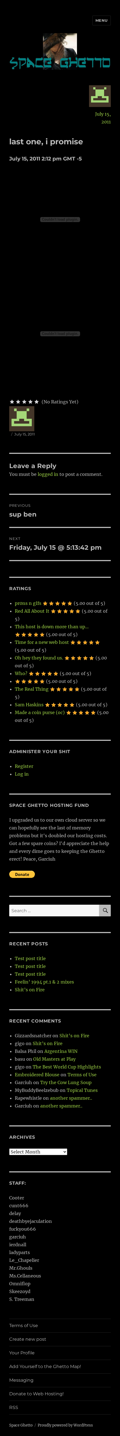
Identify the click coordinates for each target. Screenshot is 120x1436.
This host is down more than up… (52, 626)
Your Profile (22, 1352)
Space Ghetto (21, 1425)
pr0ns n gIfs (28, 603)
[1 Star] (12, 402)
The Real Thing (32, 689)
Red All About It (32, 611)
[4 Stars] (30, 402)
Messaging (21, 1380)
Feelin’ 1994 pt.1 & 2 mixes (44, 982)
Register (24, 766)
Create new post (27, 1339)
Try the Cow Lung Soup (66, 1082)
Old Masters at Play (54, 1059)
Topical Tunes (82, 1090)
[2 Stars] (18, 402)
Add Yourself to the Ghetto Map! (45, 1366)
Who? (21, 673)
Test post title (30, 958)
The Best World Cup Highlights (67, 1067)
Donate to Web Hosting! (36, 1393)
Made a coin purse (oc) (40, 712)
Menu (101, 20)
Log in (22, 774)
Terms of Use (82, 1074)
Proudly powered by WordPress (65, 1425)
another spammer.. (71, 1098)
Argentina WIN (61, 1051)
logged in (48, 474)
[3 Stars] (24, 402)
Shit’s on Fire (30, 989)
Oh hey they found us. (39, 658)
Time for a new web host (42, 642)
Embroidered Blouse (37, 1074)
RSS (13, 1407)
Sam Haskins (29, 704)
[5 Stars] (36, 402)
